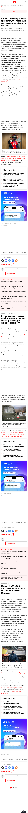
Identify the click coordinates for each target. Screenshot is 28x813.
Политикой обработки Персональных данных (10, 6)
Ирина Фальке (5, 225)
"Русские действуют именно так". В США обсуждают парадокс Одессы (12, 287)
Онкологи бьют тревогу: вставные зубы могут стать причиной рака (13, 297)
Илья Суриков (5, 495)
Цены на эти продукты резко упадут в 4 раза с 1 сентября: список (13, 292)
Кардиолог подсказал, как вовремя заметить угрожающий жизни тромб (13, 567)
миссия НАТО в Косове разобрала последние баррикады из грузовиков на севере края (13, 673)
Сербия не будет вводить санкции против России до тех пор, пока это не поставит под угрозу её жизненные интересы (13, 434)
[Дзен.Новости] (2, 260)
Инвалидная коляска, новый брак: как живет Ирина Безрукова (13, 302)
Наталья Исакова (6, 754)
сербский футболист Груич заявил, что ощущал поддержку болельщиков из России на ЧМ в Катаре (13, 158)
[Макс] (6, 260)
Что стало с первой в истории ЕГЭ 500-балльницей (11, 804)
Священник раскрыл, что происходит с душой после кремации (13, 307)
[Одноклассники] (16, 260)
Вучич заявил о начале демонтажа (11, 687)
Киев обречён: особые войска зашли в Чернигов (11, 282)
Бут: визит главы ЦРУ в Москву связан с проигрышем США (12, 809)
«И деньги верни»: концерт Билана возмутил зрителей (13, 562)
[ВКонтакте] (12, 260)
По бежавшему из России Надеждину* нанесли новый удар (14, 572)
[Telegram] (9, 260)
